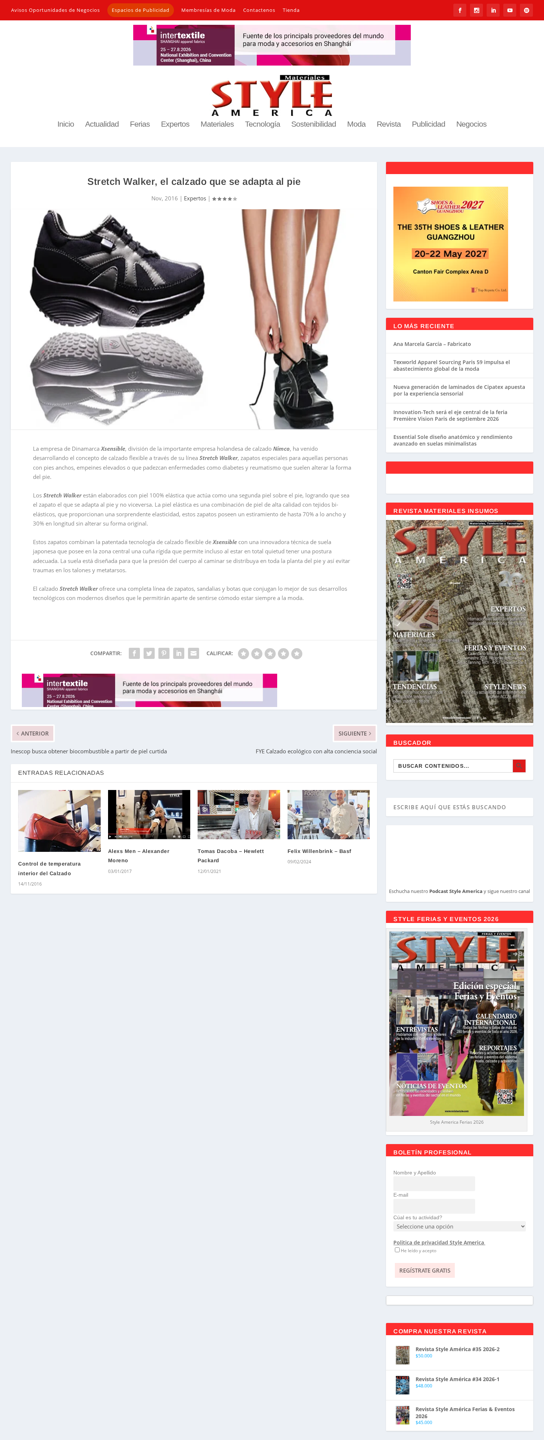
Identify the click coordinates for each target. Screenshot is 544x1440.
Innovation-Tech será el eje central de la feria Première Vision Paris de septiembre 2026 (450, 415)
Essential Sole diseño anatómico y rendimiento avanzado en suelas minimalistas (453, 440)
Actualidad (102, 124)
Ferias (140, 124)
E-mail (400, 1195)
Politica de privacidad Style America (438, 1242)
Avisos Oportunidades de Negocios (55, 10)
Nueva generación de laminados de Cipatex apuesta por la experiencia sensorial (459, 390)
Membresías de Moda (208, 10)
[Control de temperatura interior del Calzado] (59, 821)
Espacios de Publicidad (140, 10)
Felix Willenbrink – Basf (320, 851)
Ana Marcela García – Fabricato (432, 343)
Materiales (217, 124)
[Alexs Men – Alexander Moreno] (149, 814)
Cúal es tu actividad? (417, 1217)
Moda (356, 124)
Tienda (291, 10)
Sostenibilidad (313, 124)
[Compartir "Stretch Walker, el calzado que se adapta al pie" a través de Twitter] (149, 653)
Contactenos (259, 10)
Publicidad (428, 124)
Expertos (175, 124)
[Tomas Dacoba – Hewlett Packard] (239, 814)
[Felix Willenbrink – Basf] (329, 814)
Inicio (65, 124)
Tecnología (262, 124)
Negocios (471, 124)
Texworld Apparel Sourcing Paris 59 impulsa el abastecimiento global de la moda (451, 365)
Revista (389, 124)
